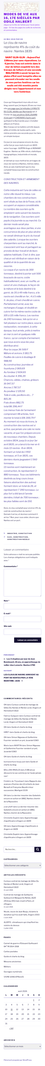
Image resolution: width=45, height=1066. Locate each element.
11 (11, 1009)
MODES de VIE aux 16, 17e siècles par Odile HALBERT (22, 17)
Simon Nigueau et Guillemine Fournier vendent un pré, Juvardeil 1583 (22, 748)
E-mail (7, 613)
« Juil (11, 1028)
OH (21, 39)
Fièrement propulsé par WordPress (18, 1060)
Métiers (7, 967)
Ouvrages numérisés (13, 972)
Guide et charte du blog (22, 727)
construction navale (18, 539)
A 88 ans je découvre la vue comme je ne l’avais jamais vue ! (22, 773)
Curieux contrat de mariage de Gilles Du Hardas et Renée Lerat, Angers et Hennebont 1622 (22, 708)
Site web (8, 626)
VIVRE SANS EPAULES (14, 977)
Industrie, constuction (19, 533)
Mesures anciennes (12, 961)
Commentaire (11, 566)
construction (20, 537)
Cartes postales (11, 951)
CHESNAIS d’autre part (25, 118)
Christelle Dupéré (12, 834)
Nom (6, 601)
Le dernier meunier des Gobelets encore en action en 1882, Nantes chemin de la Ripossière (22, 798)
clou (9, 537)
